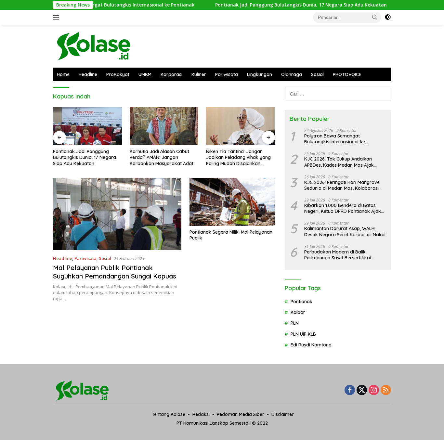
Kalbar (298, 312)
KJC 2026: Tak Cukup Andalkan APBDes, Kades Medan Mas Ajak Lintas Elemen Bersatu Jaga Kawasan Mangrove (339, 162)
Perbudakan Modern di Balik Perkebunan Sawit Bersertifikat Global (338, 255)
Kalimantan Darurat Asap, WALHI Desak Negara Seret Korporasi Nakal (344, 231)
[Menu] (57, 17)
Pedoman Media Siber (240, 414)
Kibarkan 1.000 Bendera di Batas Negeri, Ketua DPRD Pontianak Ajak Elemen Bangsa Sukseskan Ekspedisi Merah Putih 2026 (344, 208)
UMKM (144, 74)
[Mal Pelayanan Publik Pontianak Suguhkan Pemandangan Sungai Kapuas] (117, 214)
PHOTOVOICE (347, 74)
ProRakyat (117, 74)
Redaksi (201, 414)
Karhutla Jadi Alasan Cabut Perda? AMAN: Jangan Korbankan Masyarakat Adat (161, 157)
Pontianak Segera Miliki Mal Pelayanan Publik (230, 235)
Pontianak (301, 301)
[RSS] (386, 390)
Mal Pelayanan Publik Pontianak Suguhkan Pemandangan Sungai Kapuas (114, 272)
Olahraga (291, 74)
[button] (374, 17)
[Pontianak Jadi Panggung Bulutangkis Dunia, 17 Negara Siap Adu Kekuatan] (87, 126)
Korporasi (171, 74)
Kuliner (198, 74)
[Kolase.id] (93, 46)
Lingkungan (259, 74)
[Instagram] (374, 390)
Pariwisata (226, 74)
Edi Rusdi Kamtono (311, 345)
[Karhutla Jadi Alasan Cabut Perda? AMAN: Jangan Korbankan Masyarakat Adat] (164, 126)
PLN (295, 323)
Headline (88, 74)
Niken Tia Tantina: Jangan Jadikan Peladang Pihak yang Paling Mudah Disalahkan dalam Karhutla (238, 157)
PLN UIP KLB (303, 334)
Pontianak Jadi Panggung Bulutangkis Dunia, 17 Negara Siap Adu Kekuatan (287, 5)
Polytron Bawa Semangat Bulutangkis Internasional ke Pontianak (106, 5)
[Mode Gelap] (388, 17)
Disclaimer (282, 414)
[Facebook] (350, 390)
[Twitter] (362, 390)
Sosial (317, 74)
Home (63, 74)
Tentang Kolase (168, 414)
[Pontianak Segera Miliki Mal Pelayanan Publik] (232, 202)
